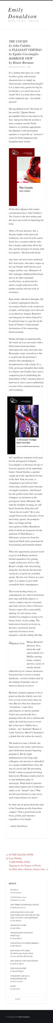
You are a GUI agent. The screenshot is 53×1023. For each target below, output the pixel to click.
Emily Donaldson (22, 13)
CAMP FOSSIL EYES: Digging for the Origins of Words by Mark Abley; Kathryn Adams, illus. (27, 865)
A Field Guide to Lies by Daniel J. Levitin (18, 898)
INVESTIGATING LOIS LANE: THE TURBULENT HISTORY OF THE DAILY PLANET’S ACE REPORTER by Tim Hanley (25, 916)
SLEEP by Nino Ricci (15, 987)
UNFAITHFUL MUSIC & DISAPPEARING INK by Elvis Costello (20, 979)
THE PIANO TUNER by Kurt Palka (18, 926)
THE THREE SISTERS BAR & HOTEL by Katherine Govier (24, 906)
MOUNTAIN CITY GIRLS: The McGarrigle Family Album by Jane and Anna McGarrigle (21, 953)
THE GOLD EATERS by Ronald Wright (18, 969)
